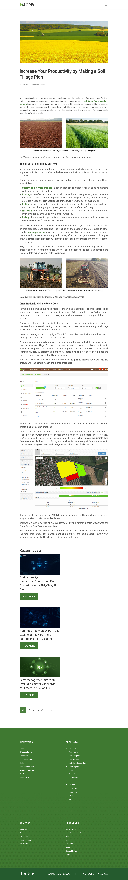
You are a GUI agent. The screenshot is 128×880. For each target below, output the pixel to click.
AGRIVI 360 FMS (72, 748)
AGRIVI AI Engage (72, 767)
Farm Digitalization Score (75, 833)
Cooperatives (24, 756)
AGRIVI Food (70, 785)
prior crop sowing (35, 232)
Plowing (26, 194)
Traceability (73, 788)
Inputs (71, 770)
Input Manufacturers (27, 767)
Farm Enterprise (74, 756)
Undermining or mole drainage (37, 187)
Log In (68, 855)
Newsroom (24, 844)
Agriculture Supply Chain (77, 763)
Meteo (71, 796)
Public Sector (24, 777)
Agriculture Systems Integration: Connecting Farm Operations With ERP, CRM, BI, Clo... (38, 583)
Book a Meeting (71, 851)
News (68, 840)
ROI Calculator (71, 829)
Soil (70, 799)
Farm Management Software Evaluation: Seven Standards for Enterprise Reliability (38, 684)
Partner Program (25, 840)
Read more (29, 596)
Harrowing (27, 210)
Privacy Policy (88, 874)
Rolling (25, 217)
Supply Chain (73, 774)
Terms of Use (103, 874)
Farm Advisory (74, 759)
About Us (23, 829)
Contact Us (24, 836)
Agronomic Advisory (27, 770)
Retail (22, 774)
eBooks (69, 847)
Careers (22, 833)
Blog (67, 836)
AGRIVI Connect (71, 792)
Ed (70, 781)
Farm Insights (73, 752)
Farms (22, 748)
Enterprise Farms (26, 752)
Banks (22, 763)
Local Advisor (74, 777)
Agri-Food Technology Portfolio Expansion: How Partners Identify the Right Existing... (40, 634)
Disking (26, 204)
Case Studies (70, 844)
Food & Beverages (26, 759)
